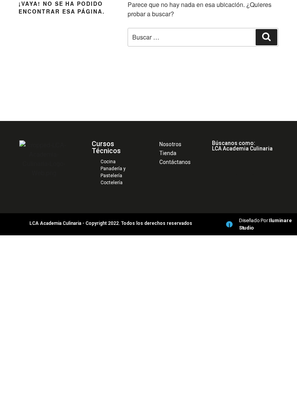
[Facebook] (244, 164)
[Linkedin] (223, 164)
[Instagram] (266, 164)
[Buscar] (266, 37)
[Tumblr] (244, 184)
